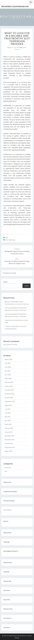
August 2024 (8, 451)
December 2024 (9, 436)
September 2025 (10, 401)
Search (5, 282)
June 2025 (8, 413)
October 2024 (9, 443)
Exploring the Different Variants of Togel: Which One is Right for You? (17, 261)
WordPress (23, 635)
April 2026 (8, 375)
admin (24, 47)
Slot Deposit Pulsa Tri (10, 551)
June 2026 (8, 367)
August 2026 (8, 359)
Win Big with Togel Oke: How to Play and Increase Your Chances (17, 251)
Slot (6, 237)
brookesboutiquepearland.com (15, 6)
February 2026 (9, 382)
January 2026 (9, 386)
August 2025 (8, 405)
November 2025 (9, 394)
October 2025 (9, 397)
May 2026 (7, 371)
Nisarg (17, 638)
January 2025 (9, 432)
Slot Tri (5, 521)
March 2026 (8, 378)
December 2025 (9, 390)
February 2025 (9, 428)
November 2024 (9, 439)
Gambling (8, 467)
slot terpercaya (10, 240)
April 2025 (8, 420)
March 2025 (8, 424)
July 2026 (7, 363)
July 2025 (7, 409)
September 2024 (10, 447)
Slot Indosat (7, 510)
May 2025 (7, 417)
